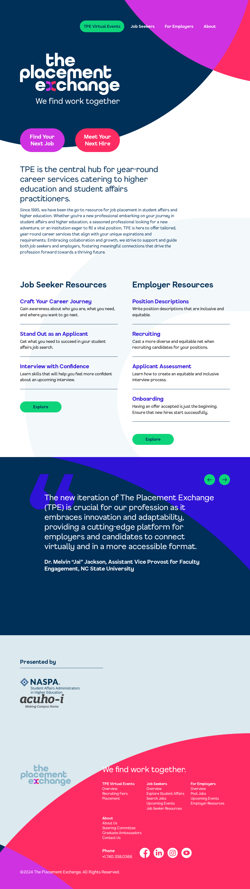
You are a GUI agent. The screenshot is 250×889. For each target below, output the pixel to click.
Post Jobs (198, 793)
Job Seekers (143, 26)
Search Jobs (156, 798)
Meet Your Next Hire (97, 139)
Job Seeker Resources (164, 808)
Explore (40, 406)
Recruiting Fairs (115, 793)
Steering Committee (118, 828)
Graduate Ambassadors (122, 833)
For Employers (179, 26)
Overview (109, 789)
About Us (109, 823)
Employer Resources (207, 803)
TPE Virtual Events (102, 26)
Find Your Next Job (42, 139)
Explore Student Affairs (165, 793)
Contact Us (111, 838)
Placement (111, 798)
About (210, 26)
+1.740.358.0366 (117, 856)
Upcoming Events (160, 803)
